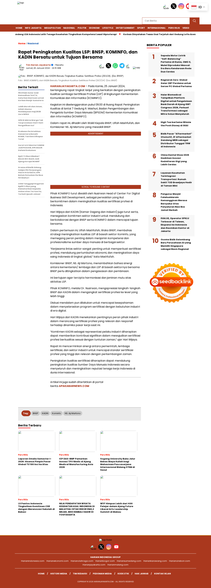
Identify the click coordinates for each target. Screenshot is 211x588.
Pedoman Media (102, 573)
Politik (82, 27)
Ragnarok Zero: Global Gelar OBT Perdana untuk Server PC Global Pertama (176, 83)
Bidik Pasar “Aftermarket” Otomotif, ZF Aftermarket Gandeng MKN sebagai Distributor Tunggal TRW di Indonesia (176, 140)
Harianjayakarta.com (94, 564)
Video (185, 27)
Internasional (157, 27)
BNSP (35, 413)
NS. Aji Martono (73, 413)
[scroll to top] (202, 583)
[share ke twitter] (109, 67)
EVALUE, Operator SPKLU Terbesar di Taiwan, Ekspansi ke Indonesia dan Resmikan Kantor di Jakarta (175, 225)
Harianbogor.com (105, 560)
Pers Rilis (174, 27)
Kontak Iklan (162, 573)
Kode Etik (123, 573)
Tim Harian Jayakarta (38, 65)
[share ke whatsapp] (116, 67)
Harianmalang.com (117, 564)
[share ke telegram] (122, 67)
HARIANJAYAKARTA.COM (67, 86)
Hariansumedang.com (129, 560)
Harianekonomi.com (57, 560)
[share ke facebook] (102, 67)
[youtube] (116, 549)
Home (19, 27)
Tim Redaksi (80, 573)
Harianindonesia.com (32, 560)
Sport (141, 27)
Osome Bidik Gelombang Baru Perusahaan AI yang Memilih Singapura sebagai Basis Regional (176, 244)
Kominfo (56, 413)
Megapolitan (52, 27)
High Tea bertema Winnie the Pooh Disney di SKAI (176, 124)
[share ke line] (129, 67)
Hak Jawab (141, 573)
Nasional (69, 27)
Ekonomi (94, 27)
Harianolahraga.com (82, 560)
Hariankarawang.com (155, 560)
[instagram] (181, 8)
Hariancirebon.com (179, 560)
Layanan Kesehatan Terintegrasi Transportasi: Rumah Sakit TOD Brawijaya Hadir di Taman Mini (176, 179)
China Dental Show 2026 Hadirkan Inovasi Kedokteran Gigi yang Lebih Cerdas (175, 159)
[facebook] (166, 8)
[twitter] (174, 8)
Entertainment (125, 27)
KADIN (45, 413)
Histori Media (58, 573)
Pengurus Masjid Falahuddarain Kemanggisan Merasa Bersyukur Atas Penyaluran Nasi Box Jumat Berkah (174, 202)
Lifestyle (107, 27)
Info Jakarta (33, 27)
